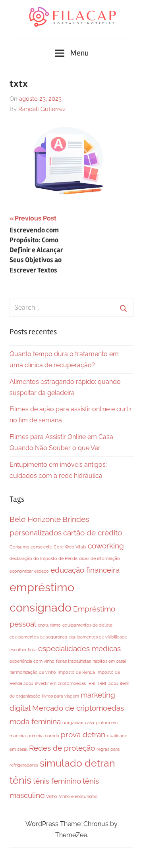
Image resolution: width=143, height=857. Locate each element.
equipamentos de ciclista (87, 625)
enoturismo (49, 625)
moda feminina (35, 721)
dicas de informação (99, 558)
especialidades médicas (79, 648)
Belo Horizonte (35, 519)
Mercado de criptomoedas (78, 708)
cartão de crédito (92, 532)
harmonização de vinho (33, 672)
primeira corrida (43, 735)
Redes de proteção (62, 748)
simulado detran (77, 763)
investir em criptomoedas (60, 683)
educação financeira (85, 570)
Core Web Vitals (70, 546)
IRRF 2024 (108, 683)
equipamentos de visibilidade (98, 637)
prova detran (83, 734)
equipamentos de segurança (38, 637)
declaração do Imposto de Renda (43, 558)
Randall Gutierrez (42, 109)
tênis (20, 780)
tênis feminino (57, 780)
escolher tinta (23, 649)
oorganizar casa (78, 722)
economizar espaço (29, 571)
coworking (106, 545)
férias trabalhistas (73, 661)
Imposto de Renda (76, 672)
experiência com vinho (32, 661)
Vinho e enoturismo (78, 796)
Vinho (51, 796)
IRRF (92, 683)
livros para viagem (60, 696)
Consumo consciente (31, 546)
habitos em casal (109, 661)
